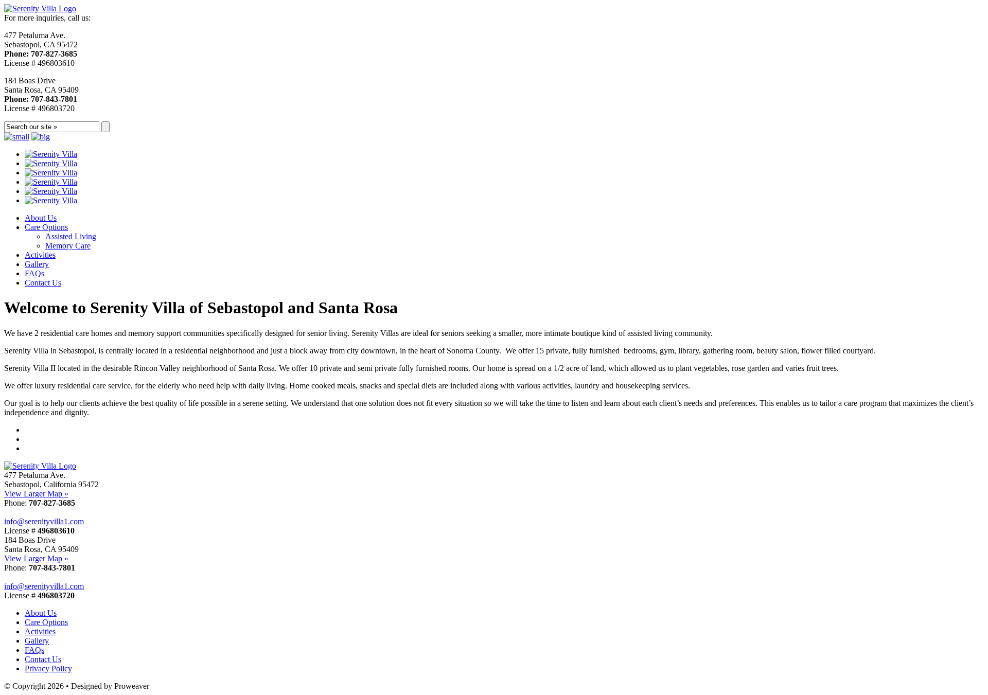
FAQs (34, 273)
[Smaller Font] (16, 136)
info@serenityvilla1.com (44, 521)
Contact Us (43, 282)
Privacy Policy (48, 668)
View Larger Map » (36, 493)
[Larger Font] (40, 136)
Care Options (46, 227)
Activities (40, 255)
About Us (41, 217)
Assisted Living (70, 236)
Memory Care (68, 245)
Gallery (37, 264)
